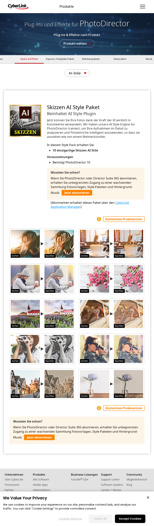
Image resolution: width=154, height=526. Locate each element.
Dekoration (120, 59)
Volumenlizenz (41, 490)
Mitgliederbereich (136, 479)
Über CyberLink (14, 479)
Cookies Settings (70, 519)
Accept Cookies (130, 519)
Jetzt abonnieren (76, 193)
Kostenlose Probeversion (123, 219)
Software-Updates (112, 484)
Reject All (100, 519)
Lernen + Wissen (111, 490)
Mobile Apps (40, 484)
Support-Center (110, 479)
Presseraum (12, 484)
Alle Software (41, 479)
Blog (129, 484)
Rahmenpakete (91, 59)
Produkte (66, 6)
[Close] (148, 497)
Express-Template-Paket (60, 59)
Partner (9, 490)
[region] (77, 509)
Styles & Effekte (29, 59)
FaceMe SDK (79, 479)
